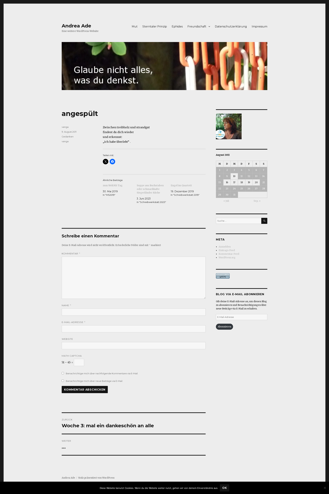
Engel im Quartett (181, 185)
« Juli (226, 200)
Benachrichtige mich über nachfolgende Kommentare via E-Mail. (102, 373)
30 (227, 194)
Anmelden (225, 246)
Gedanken (68, 136)
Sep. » (257, 200)
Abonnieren (224, 326)
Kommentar (71, 253)
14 (263, 176)
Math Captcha (72, 355)
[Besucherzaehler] (241, 276)
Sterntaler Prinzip (154, 26)
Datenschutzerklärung (231, 26)
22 (219, 188)
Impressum (259, 26)
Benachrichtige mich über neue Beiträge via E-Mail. (94, 381)
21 (263, 182)
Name (66, 305)
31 (234, 194)
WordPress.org (227, 257)
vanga (65, 127)
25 (241, 188)
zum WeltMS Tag (113, 185)
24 (234, 188)
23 (227, 188)
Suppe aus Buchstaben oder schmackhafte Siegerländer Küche (150, 189)
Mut (135, 26)
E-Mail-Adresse (74, 322)
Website (67, 339)
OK (224, 488)
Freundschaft (196, 26)
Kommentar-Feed (229, 253)
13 (256, 176)
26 (248, 188)
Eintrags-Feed (227, 250)
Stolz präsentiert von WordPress (96, 477)
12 (249, 176)
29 (219, 194)
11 (242, 176)
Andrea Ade (76, 26)
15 (219, 182)
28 (263, 188)
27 (256, 188)
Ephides (177, 26)
